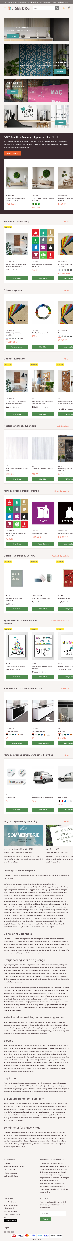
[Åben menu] (5, 8)
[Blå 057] (15, 734)
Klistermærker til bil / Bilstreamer (42, 797)
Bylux (8, 663)
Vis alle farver (65, 689)
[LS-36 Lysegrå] (68, 270)
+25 (22, 734)
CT (33, 399)
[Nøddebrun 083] (18, 734)
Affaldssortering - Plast (39, 533)
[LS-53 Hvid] (59, 270)
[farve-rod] (62, 801)
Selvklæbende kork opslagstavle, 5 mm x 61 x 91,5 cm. (42, 403)
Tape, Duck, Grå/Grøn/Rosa (41, 598)
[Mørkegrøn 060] (13, 734)
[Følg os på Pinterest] (12, 1231)
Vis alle (67, 222)
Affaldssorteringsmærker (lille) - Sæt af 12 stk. (42, 265)
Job (5, 1217)
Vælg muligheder (16, 347)
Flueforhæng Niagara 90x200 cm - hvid (17, 469)
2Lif (7, 466)
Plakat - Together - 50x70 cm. (15, 666)
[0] (67, 8)
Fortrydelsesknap (10, 1220)
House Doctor (37, 596)
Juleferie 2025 (52, 849)
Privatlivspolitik (9, 1208)
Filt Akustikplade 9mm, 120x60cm (13, 334)
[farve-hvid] (68, 801)
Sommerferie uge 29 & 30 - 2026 (18, 849)
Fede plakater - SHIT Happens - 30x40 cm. (42, 667)
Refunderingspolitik (10, 1211)
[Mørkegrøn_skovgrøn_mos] (33, 204)
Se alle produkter (12, 153)
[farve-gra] (71, 801)
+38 (22, 338)
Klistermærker (10, 797)
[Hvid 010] (10, 734)
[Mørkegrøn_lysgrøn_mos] (36, 204)
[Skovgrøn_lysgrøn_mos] (39, 204)
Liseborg (35, 728)
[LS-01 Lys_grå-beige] (62, 270)
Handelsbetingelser (10, 1202)
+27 (48, 734)
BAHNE (8, 596)
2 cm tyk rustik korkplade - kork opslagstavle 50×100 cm (16, 265)
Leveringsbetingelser (11, 1205)
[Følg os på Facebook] (5, 1231)
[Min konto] (64, 8)
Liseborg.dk (10, 195)
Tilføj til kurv (17, 278)
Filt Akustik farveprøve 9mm (41, 333)
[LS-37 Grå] (71, 270)
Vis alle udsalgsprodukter (61, 556)
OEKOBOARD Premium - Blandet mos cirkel (43, 199)
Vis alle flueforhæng (63, 426)
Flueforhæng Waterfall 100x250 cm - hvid (42, 470)
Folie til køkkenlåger (12, 731)
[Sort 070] (7, 734)
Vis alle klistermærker (62, 491)
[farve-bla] (65, 801)
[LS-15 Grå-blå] (65, 270)
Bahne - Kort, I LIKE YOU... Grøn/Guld (14, 599)
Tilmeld (45, 1219)
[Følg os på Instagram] (8, 1231)
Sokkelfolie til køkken (39, 731)
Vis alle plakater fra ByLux (60, 621)
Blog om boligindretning (12, 1214)
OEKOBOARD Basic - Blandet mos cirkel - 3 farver (15, 199)
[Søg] (57, 8)
